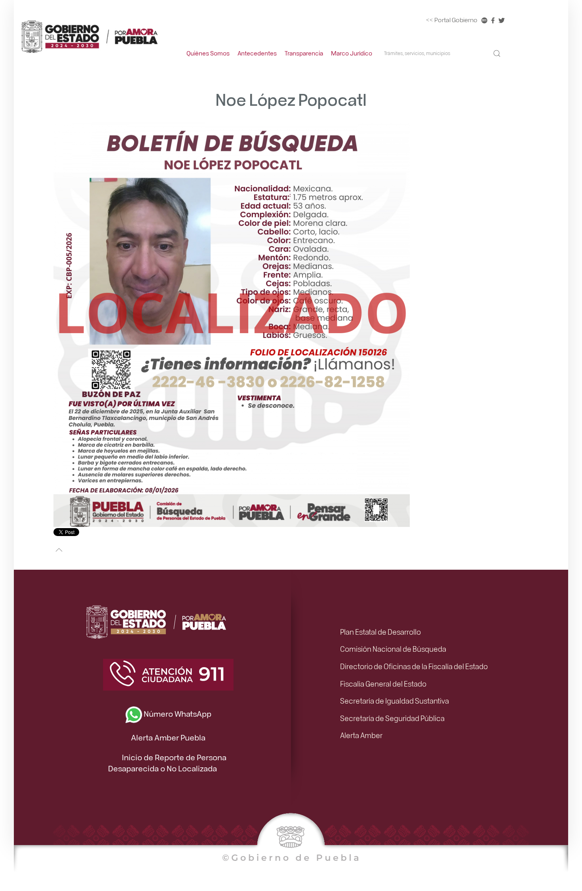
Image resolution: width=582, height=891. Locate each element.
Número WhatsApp (176, 713)
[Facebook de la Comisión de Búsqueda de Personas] (493, 19)
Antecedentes (257, 53)
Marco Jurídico (351, 53)
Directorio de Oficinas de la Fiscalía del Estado (414, 666)
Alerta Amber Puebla (168, 737)
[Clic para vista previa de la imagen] (231, 324)
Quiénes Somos (208, 53)
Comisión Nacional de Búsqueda (393, 648)
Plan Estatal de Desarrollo (380, 631)
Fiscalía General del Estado (383, 683)
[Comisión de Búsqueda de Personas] (89, 35)
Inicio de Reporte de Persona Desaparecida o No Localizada (167, 762)
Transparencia (304, 53)
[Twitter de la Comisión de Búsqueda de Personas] (501, 19)
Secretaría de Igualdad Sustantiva (394, 700)
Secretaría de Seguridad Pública (392, 718)
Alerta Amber (361, 735)
